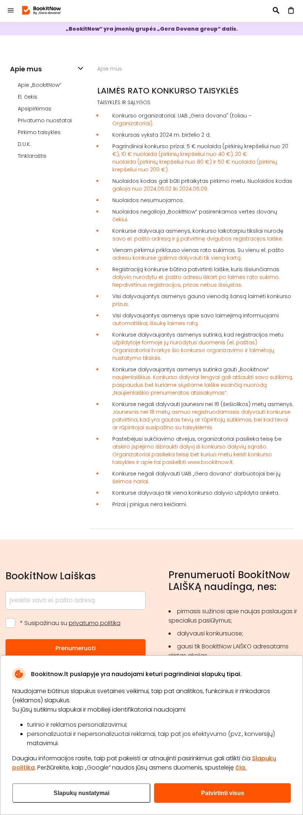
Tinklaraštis (33, 156)
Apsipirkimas (35, 108)
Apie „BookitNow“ (40, 85)
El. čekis (28, 96)
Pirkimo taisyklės (40, 132)
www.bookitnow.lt (210, 462)
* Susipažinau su (70, 623)
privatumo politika (94, 623)
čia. (240, 767)
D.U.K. (25, 144)
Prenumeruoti (75, 648)
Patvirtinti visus (222, 793)
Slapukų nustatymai (81, 793)
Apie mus (26, 69)
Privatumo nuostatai (45, 120)
